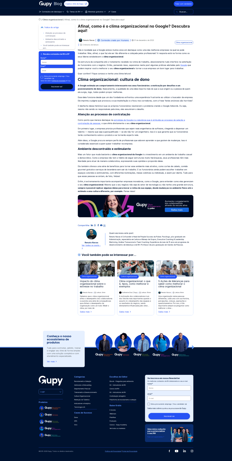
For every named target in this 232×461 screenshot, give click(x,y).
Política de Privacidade (113, 451)
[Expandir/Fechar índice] (42, 27)
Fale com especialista (155, 437)
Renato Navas (88, 40)
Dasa (76, 417)
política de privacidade (59, 80)
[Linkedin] (184, 451)
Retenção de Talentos (82, 400)
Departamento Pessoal (82, 389)
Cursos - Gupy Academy (118, 425)
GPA (75, 421)
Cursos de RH (114, 389)
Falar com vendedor (183, 4)
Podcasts (113, 421)
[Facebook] (169, 451)
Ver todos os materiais (117, 428)
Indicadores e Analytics (82, 403)
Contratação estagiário (118, 396)
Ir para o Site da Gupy (74, 4)
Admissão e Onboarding (82, 385)
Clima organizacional (53, 19)
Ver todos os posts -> (91, 246)
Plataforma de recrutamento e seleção (123, 400)
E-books (113, 410)
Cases (113, 12)
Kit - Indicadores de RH (118, 385)
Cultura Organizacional (82, 396)
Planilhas (113, 417)
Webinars (113, 414)
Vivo (75, 425)
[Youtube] (176, 451)
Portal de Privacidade (129, 451)
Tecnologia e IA (79, 407)
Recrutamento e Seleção (82, 381)
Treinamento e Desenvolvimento (85, 392)
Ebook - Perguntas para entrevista (122, 381)
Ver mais (51, 361)
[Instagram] (192, 451)
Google (183, 65)
